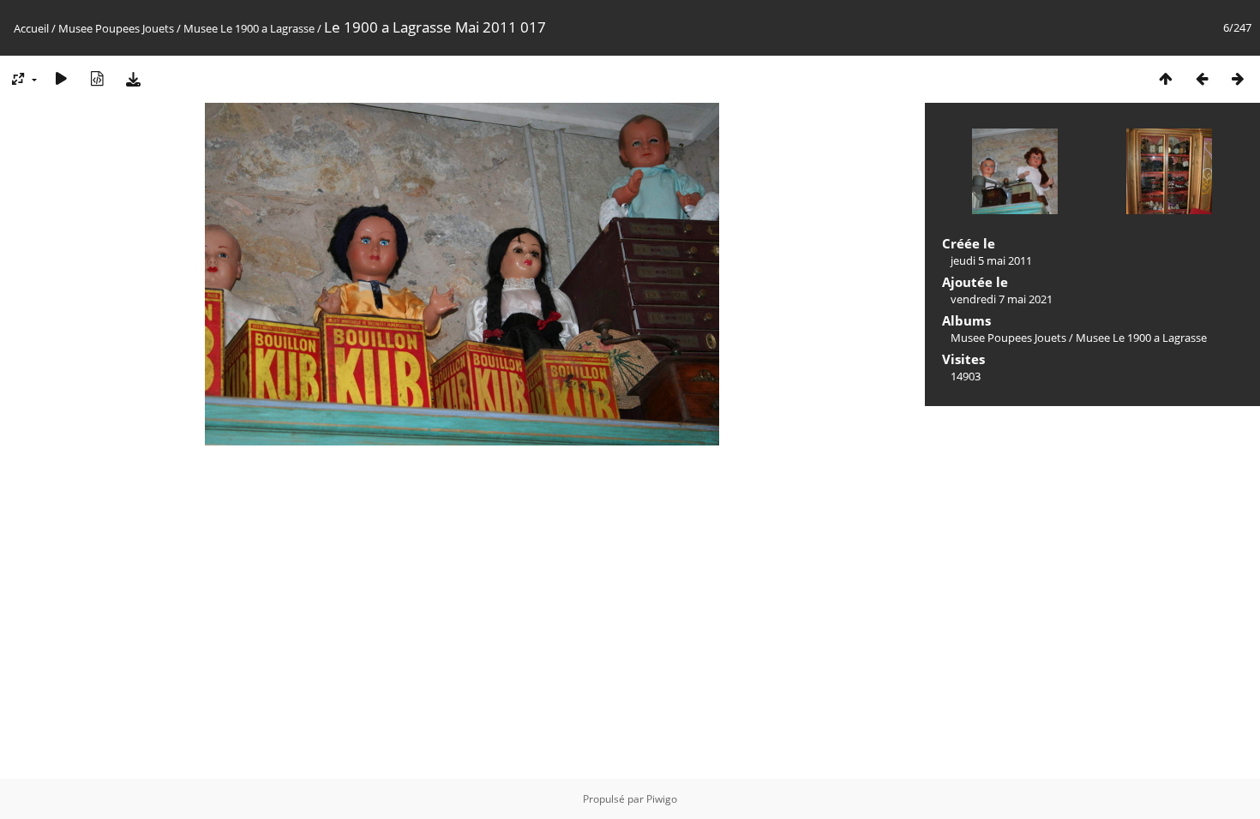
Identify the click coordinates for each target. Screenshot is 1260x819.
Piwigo (661, 799)
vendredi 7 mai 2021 (1002, 299)
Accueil (31, 28)
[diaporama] (61, 78)
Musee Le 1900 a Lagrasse (249, 28)
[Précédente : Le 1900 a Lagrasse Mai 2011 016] (1202, 78)
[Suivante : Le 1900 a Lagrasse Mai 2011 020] (1238, 78)
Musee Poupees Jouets (116, 28)
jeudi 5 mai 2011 (991, 260)
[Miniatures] (1166, 78)
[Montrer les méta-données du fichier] (97, 78)
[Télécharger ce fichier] (133, 78)
